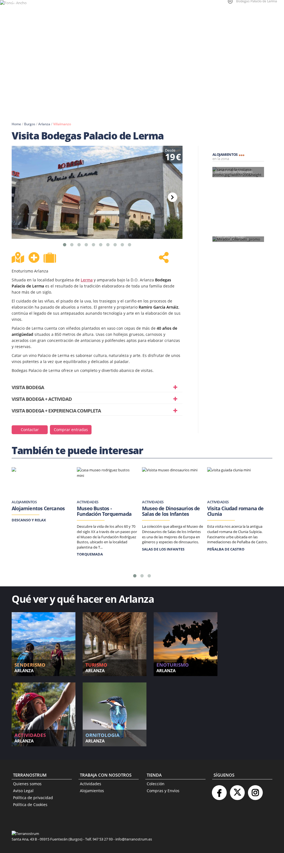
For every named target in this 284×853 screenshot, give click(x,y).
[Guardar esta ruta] (33, 257)
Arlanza (44, 124)
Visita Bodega (28, 387)
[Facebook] (219, 790)
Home (16, 124)
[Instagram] (255, 790)
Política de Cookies (30, 804)
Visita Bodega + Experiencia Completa (56, 410)
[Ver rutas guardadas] (50, 258)
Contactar (30, 429)
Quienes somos (27, 783)
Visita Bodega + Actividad (42, 399)
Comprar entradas (71, 429)
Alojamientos (92, 790)
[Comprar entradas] (71, 424)
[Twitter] (237, 790)
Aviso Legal (23, 790)
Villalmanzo (62, 124)
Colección (155, 783)
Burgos (29, 124)
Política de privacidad (33, 797)
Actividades (90, 783)
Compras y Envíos (163, 790)
